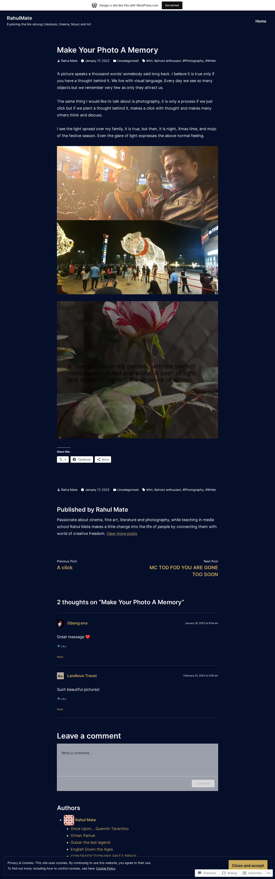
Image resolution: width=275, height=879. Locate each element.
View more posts (122, 533)
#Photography (193, 61)
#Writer (210, 61)
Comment (203, 783)
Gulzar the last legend (90, 842)
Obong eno (77, 623)
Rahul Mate (69, 61)
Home (260, 21)
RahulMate (19, 18)
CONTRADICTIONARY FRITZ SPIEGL (104, 856)
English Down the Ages (92, 849)
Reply (60, 656)
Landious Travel (82, 675)
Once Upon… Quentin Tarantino (100, 828)
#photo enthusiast (167, 61)
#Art (149, 61)
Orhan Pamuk (83, 835)
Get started (172, 5)
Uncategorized (128, 61)
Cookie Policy (106, 868)
